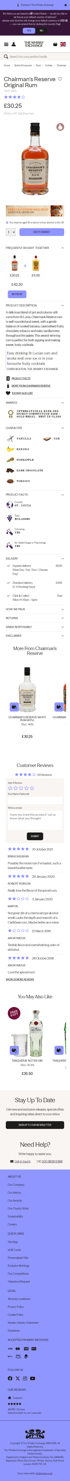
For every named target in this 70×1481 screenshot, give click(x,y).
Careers (12, 1224)
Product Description (21, 305)
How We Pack (15, 609)
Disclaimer (13, 636)
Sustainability (15, 1216)
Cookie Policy (16, 1315)
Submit (35, 836)
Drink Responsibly (19, 627)
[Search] (7, 56)
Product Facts (17, 494)
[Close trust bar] (65, 5)
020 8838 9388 (52, 1161)
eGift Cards (14, 1250)
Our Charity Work (18, 1208)
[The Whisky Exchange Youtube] (32, 1378)
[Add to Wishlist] (60, 79)
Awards (11, 402)
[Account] (13, 44)
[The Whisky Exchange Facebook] (10, 1378)
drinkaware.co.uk (44, 1473)
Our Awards (15, 1200)
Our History (14, 1192)
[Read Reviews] (24, 97)
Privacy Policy (16, 1307)
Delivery (12, 558)
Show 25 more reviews (20, 979)
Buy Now (17, 294)
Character (14, 428)
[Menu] (6, 44)
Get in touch (23, 1161)
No (41, 30)
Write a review (15, 807)
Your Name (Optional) (18, 793)
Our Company (16, 1185)
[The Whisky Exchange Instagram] (25, 1378)
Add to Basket (42, 232)
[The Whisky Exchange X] (17, 1378)
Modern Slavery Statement (23, 1322)
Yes (29, 30)
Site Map (13, 1242)
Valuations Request (19, 1281)
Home (7, 65)
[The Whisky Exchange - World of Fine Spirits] (34, 44)
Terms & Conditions (19, 1299)
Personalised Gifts (18, 1258)
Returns (12, 618)
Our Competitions (18, 1273)
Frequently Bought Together (27, 248)
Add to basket (14, 707)
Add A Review (15, 782)
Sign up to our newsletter (35, 1125)
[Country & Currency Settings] (63, 44)
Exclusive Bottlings (18, 1265)
